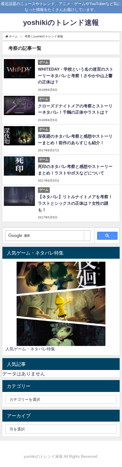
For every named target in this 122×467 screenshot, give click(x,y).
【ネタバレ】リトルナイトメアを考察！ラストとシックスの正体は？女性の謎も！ (75, 203)
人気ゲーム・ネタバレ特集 (30, 349)
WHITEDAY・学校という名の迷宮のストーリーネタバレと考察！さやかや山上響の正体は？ (75, 75)
